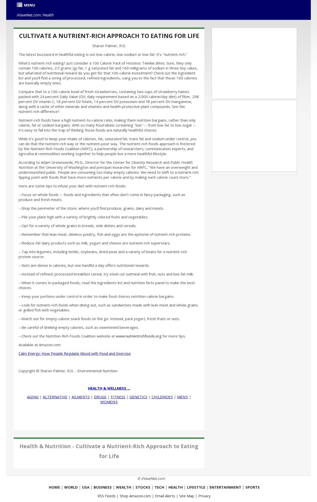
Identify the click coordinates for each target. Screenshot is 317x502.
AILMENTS (81, 396)
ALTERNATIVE (55, 396)
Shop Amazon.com (135, 495)
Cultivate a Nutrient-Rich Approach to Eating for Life (109, 36)
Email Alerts (165, 495)
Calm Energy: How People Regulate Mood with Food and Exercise (75, 353)
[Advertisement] (254, 63)
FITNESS (118, 396)
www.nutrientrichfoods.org (138, 336)
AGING (33, 396)
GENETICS (138, 396)
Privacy (204, 495)
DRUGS (100, 396)
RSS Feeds (107, 495)
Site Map (186, 495)
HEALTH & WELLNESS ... (109, 388)
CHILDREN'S (162, 396)
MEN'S (182, 396)
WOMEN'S (109, 401)
